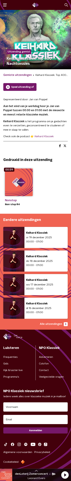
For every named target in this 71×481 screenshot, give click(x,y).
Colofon (44, 363)
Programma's (11, 376)
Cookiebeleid (10, 462)
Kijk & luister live (13, 370)
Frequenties (10, 357)
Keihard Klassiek (44, 136)
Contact (44, 370)
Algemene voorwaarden (17, 452)
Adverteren (46, 357)
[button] (65, 475)
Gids (5, 363)
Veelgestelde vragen (51, 376)
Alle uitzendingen (51, 324)
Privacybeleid (42, 452)
